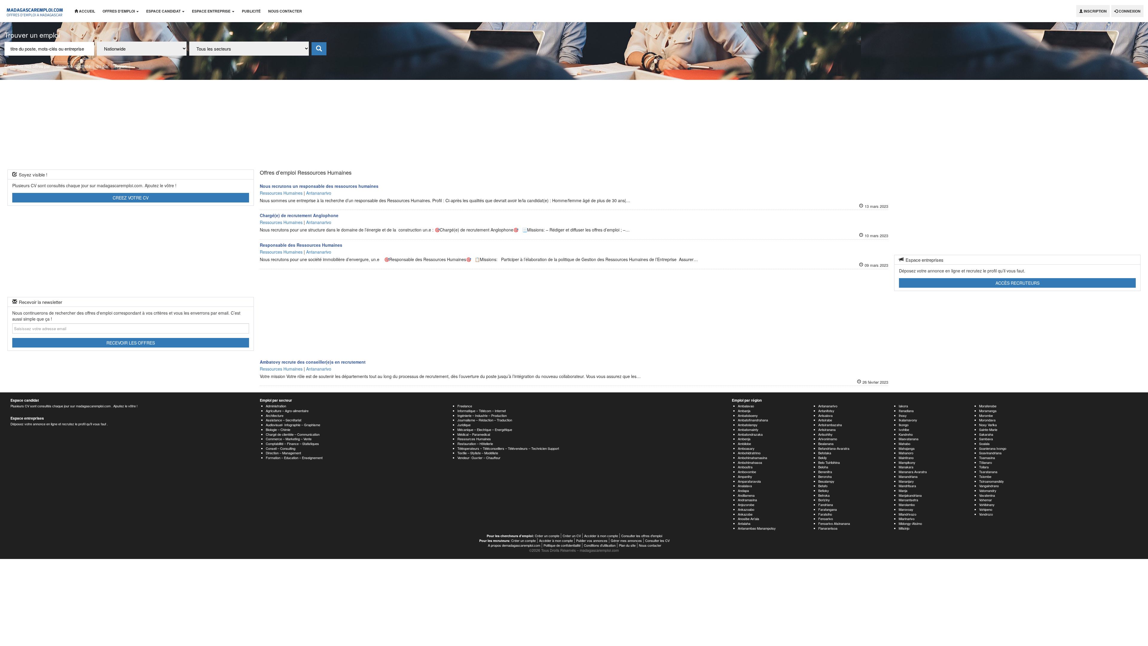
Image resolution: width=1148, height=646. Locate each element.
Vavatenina (987, 495)
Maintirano (906, 457)
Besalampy (826, 481)
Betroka (824, 495)
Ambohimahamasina (752, 457)
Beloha (823, 466)
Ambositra (745, 466)
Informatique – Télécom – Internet (481, 410)
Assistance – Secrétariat (283, 420)
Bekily (822, 457)
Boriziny (824, 499)
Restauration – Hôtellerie (475, 443)
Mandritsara (907, 485)
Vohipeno (985, 509)
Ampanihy (745, 476)
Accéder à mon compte (601, 535)
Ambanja (744, 410)
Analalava (745, 485)
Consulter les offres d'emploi (641, 535)
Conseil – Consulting (280, 448)
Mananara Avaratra (913, 471)
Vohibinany (987, 504)
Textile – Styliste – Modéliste (477, 452)
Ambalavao (746, 405)
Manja (903, 490)
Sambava (986, 438)
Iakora (903, 405)
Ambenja (744, 438)
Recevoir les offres (130, 343)
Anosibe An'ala (748, 518)
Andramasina (747, 499)
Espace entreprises (27, 418)
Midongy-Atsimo (910, 523)
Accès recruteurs (1017, 283)
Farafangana (827, 509)
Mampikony (907, 462)
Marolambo (907, 504)
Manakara (906, 466)
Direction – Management (283, 452)
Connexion (1129, 11)
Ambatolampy (748, 424)
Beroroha (825, 476)
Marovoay (906, 509)
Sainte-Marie (988, 429)
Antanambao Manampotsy (757, 528)
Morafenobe (987, 405)
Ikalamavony (908, 420)
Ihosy (903, 415)
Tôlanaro (985, 462)
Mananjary (906, 481)
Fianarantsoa (827, 528)
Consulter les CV (657, 540)
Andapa (743, 490)
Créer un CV (572, 535)
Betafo (823, 485)
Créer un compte (547, 535)
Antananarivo (827, 405)
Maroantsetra (908, 499)
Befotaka (824, 452)
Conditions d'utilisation (600, 545)
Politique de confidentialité (562, 545)
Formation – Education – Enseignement (294, 457)
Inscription (1095, 11)
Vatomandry (987, 490)
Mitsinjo (904, 528)
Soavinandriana (990, 452)
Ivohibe (904, 429)
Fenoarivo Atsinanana (834, 523)
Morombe (986, 415)
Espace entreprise (211, 11)
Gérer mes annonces (626, 540)
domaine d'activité (74, 66)
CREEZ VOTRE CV (131, 198)
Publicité (251, 11)
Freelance (464, 405)
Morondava (987, 420)
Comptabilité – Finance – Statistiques (292, 443)
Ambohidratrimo (749, 452)
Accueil (86, 11)
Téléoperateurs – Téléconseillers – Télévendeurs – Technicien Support (508, 448)
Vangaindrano (989, 485)
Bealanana (825, 443)
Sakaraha (986, 434)
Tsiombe (985, 476)
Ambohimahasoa (750, 462)
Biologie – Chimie (278, 429)
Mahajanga (907, 448)
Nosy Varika (988, 424)
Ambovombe (747, 471)
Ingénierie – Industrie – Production (482, 415)
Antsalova (825, 415)
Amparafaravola (749, 481)
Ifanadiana (906, 410)
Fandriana (825, 504)
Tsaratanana (988, 471)
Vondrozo (986, 514)
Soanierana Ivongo (992, 448)
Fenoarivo (825, 518)
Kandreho (906, 434)
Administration (276, 405)
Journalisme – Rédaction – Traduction (484, 420)
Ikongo (904, 424)
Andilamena (746, 495)
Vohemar (985, 499)
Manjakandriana (910, 495)
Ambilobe (744, 443)
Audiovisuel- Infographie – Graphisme (293, 424)
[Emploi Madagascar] (35, 11)
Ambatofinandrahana (753, 420)
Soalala (984, 443)
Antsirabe (825, 420)
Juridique (464, 424)
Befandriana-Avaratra (833, 448)
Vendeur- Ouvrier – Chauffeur (478, 457)
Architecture (274, 415)
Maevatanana (908, 438)
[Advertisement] (574, 125)
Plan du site (627, 545)
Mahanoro (906, 452)
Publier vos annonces (591, 540)
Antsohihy (825, 434)
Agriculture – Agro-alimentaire (287, 410)
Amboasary (746, 448)
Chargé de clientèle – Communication (293, 434)
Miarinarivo (907, 518)
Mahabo (904, 443)
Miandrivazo (907, 514)
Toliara (984, 466)
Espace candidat (163, 11)
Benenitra (825, 471)
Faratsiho (825, 514)
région (121, 66)
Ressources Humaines (474, 438)
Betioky (823, 490)
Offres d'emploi (119, 11)
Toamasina (987, 457)
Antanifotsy (826, 410)
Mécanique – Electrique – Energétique (484, 429)
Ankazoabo (746, 509)
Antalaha (744, 523)
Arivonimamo (827, 438)
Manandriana (908, 476)
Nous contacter (285, 11)
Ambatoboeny (748, 415)
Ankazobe (745, 514)
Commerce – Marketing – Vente (289, 438)
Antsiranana (827, 429)
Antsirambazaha (830, 424)
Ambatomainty (748, 429)
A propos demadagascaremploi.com (514, 545)
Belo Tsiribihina (829, 462)
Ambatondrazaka (750, 434)
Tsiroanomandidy (991, 481)
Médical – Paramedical (473, 434)
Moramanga (987, 410)
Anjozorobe (746, 504)
